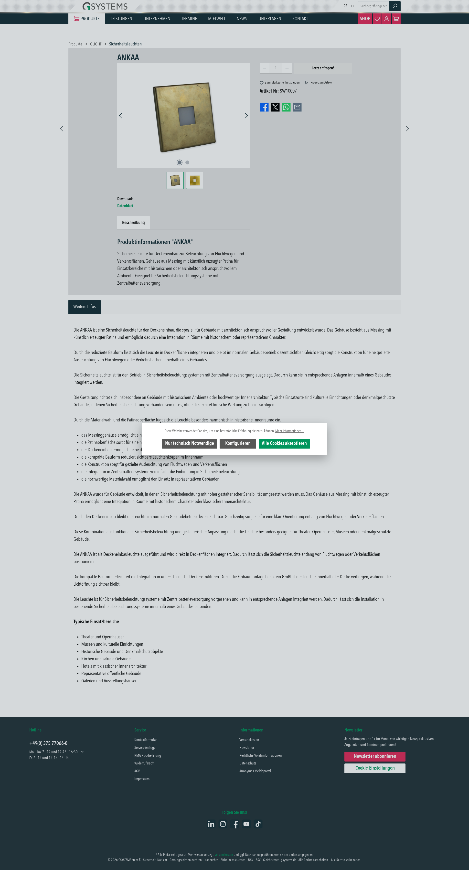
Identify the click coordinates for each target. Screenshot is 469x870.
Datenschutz (247, 763)
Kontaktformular (145, 740)
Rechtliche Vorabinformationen (260, 756)
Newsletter (246, 748)
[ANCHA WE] (61, 126)
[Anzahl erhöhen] (287, 68)
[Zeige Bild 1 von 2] (179, 162)
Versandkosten (249, 740)
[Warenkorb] (396, 18)
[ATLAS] (407, 126)
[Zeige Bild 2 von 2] (187, 162)
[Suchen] (395, 6)
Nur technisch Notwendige (189, 443)
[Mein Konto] (386, 18)
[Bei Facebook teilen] (264, 107)
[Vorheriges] (121, 116)
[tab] (84, 307)
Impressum (141, 779)
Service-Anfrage (145, 748)
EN (352, 6)
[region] (183, 126)
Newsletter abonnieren (375, 756)
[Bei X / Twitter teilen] (275, 107)
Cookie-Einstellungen (375, 768)
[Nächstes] (246, 116)
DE (345, 6)
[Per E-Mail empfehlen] (297, 107)
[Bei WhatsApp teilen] (286, 107)
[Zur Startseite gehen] (106, 6)
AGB (137, 771)
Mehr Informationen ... (289, 431)
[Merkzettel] (377, 18)
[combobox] (373, 6)
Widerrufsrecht (144, 763)
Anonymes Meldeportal (255, 771)
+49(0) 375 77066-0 (48, 743)
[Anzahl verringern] (264, 68)
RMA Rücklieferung (147, 756)
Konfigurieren (238, 443)
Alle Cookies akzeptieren (284, 443)
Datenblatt (125, 206)
